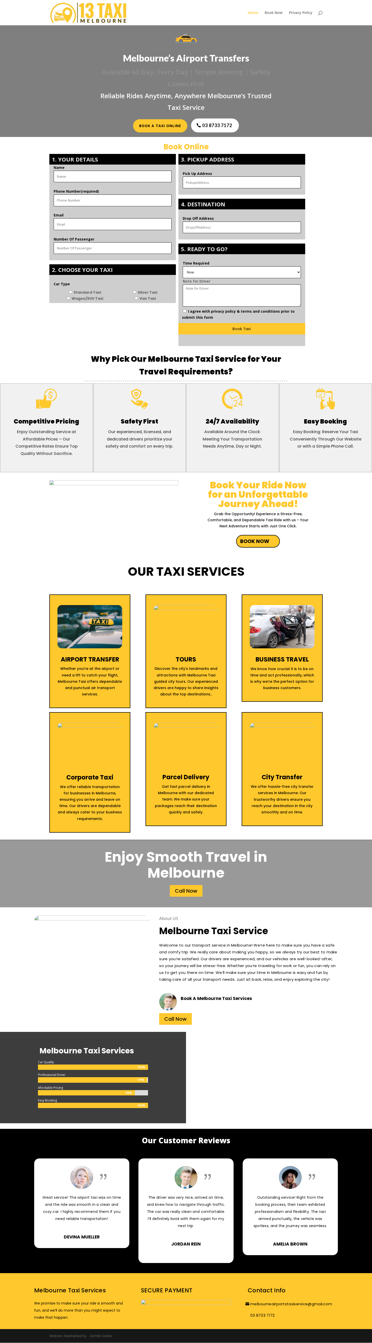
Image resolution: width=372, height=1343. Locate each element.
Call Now (186, 890)
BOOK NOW (254, 541)
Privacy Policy (301, 13)
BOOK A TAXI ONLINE (160, 125)
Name (59, 167)
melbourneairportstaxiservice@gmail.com (291, 1304)
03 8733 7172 (217, 125)
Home (253, 13)
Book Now (273, 13)
